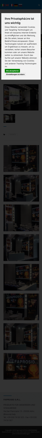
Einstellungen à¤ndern (15, 74)
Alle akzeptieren (12, 71)
